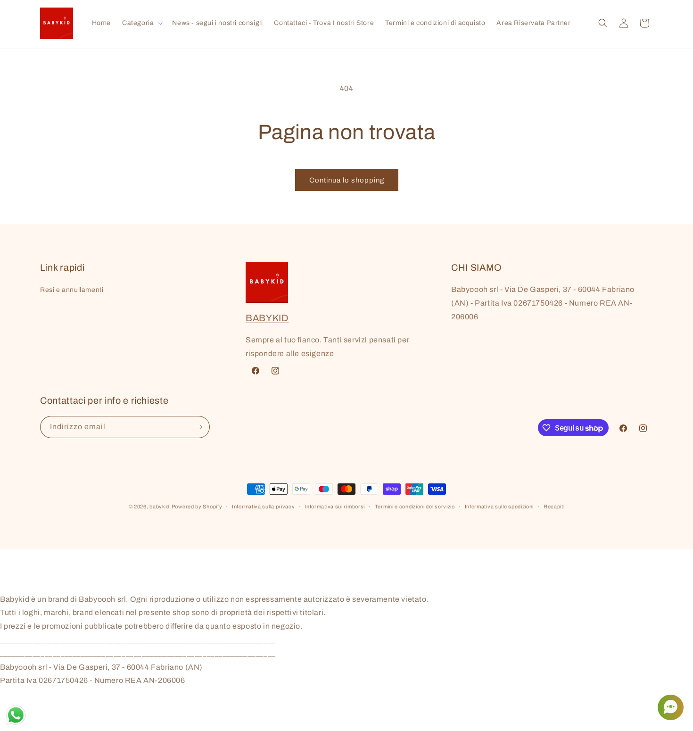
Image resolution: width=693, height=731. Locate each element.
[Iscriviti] (199, 427)
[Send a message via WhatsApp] (16, 715)
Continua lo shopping (346, 180)
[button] (141, 23)
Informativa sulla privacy (263, 506)
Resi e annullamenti (71, 289)
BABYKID (267, 318)
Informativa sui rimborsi (335, 506)
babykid (159, 506)
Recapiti (554, 506)
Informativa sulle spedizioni (499, 506)
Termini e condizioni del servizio (415, 506)
